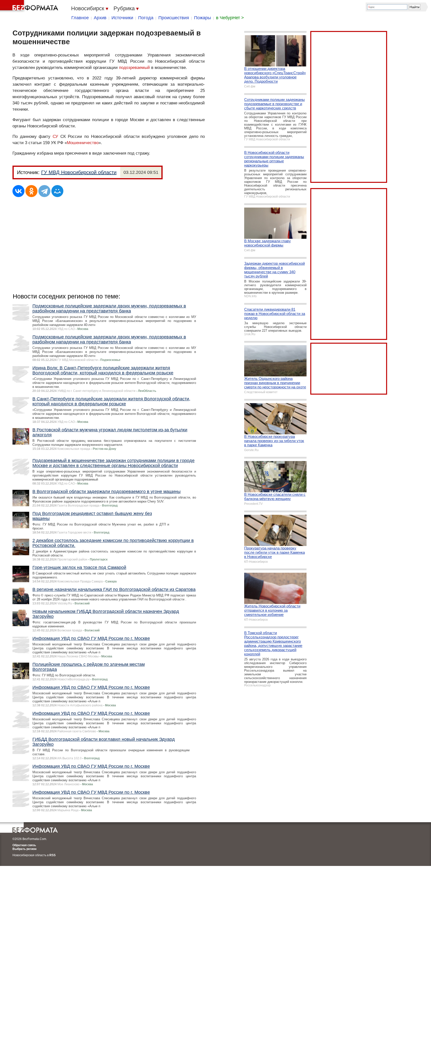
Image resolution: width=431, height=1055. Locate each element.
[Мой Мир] (57, 191)
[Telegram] (44, 191)
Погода (145, 17)
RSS (52, 855)
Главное (80, 17)
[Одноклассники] (31, 191)
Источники (122, 17)
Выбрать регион (24, 849)
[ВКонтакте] (18, 191)
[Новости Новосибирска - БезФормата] (30, 6)
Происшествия (173, 17)
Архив (100, 17)
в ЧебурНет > (230, 17)
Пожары (202, 17)
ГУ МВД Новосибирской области (78, 172)
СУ (55, 136)
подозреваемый (134, 67)
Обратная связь (24, 845)
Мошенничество (83, 142)
